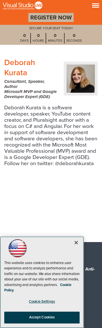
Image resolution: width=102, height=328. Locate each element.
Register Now (51, 17)
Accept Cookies (42, 317)
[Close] (76, 242)
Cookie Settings (42, 301)
